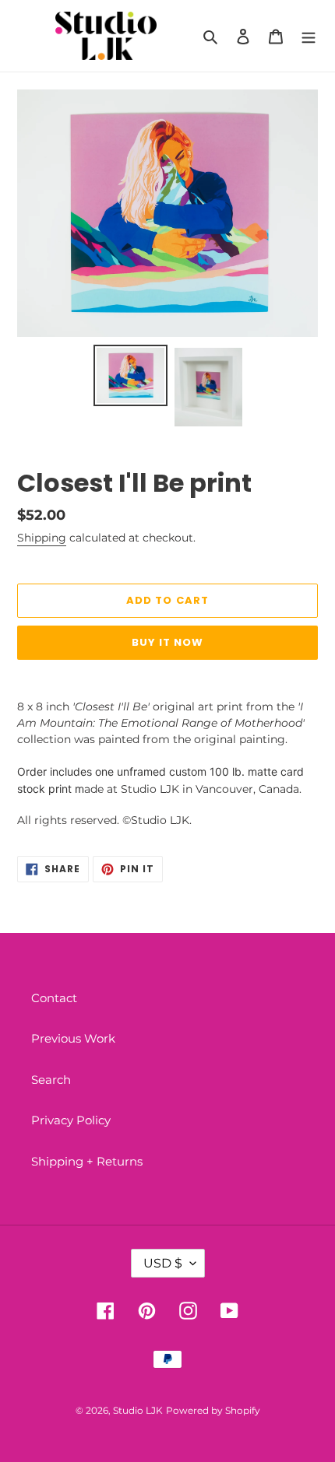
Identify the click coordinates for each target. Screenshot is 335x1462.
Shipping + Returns (87, 1161)
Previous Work (73, 1038)
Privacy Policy (71, 1120)
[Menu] (308, 36)
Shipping (41, 538)
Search (51, 1079)
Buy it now (167, 642)
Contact (54, 997)
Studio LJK (138, 1410)
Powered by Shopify (213, 1410)
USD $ (162, 1263)
